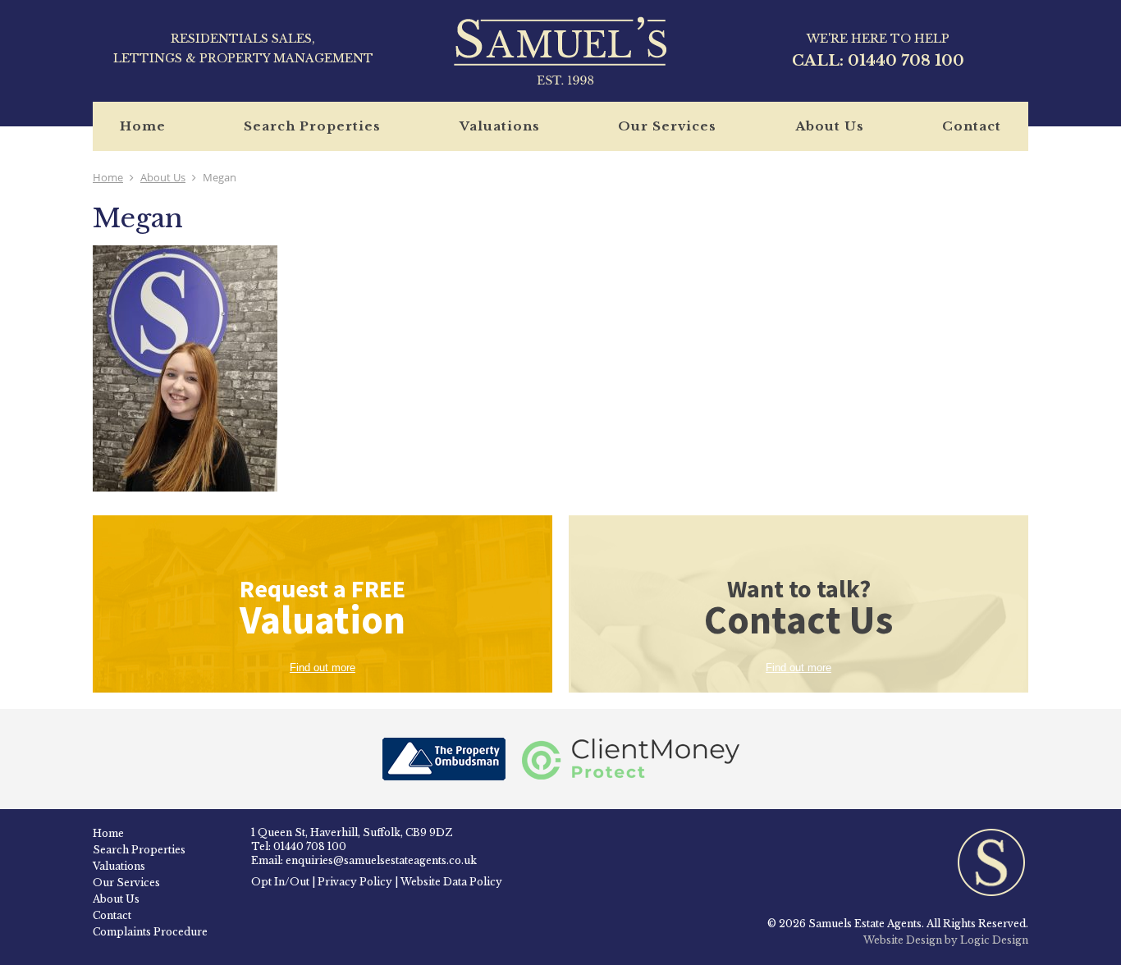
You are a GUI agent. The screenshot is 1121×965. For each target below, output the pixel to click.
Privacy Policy (355, 882)
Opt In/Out (280, 882)
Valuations (500, 126)
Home (143, 126)
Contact (971, 126)
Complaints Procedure (150, 932)
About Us (829, 126)
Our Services (667, 126)
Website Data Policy (451, 882)
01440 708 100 (906, 61)
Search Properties (312, 126)
